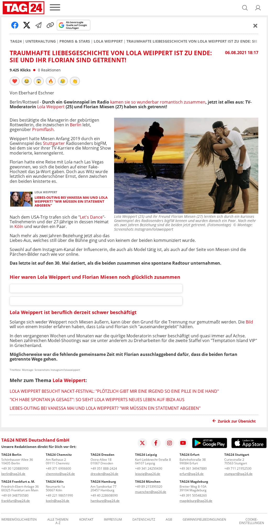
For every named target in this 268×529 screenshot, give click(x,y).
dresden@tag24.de (104, 473)
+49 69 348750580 (15, 495)
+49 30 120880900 (15, 468)
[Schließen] (255, 26)
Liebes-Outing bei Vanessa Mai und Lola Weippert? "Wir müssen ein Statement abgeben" (71, 202)
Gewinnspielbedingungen (204, 520)
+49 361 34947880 (193, 468)
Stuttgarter (54, 143)
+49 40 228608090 (104, 495)
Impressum (113, 520)
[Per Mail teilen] (38, 25)
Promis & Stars (74, 41)
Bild (249, 322)
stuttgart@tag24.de (238, 473)
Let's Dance (91, 217)
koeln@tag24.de (57, 500)
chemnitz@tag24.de (60, 473)
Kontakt (86, 520)
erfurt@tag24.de (192, 473)
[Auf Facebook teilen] (15, 25)
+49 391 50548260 (193, 495)
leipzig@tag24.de (147, 473)
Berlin (75, 125)
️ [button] (14, 81)
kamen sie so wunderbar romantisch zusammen (157, 102)
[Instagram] (169, 443)
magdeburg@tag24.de (196, 500)
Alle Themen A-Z (57, 521)
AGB (169, 520)
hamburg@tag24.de (105, 500)
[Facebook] (156, 443)
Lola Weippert (108, 41)
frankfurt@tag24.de (15, 500)
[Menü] (54, 8)
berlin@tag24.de (13, 473)
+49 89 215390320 (148, 486)
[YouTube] (183, 443)
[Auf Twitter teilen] (26, 25)
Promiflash (43, 129)
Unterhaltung (40, 41)
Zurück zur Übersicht (237, 421)
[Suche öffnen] (245, 7)
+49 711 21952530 (238, 468)
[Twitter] (142, 443)
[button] (258, 7)
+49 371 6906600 (58, 468)
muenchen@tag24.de (150, 492)
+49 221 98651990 (59, 495)
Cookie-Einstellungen (251, 521)
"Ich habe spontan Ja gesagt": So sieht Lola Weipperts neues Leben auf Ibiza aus (97, 399)
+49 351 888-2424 (104, 468)
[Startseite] (23, 7)
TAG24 (16, 41)
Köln (18, 226)
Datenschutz (143, 520)
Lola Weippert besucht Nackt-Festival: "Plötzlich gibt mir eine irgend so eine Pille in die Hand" (114, 391)
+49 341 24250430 (148, 468)
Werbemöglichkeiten (19, 520)
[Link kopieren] (50, 25)
